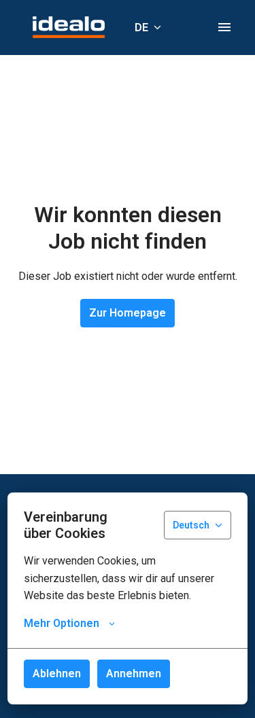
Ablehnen (57, 673)
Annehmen (133, 673)
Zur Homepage (127, 312)
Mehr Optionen (61, 623)
